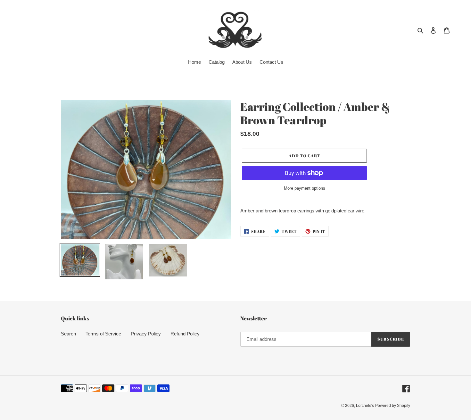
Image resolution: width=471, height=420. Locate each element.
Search (68, 333)
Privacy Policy (146, 333)
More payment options (304, 188)
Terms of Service (103, 333)
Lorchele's (365, 405)
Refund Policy (185, 333)
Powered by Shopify (392, 405)
